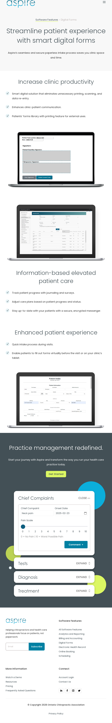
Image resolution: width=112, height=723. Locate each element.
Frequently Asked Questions (21, 690)
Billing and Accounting (70, 638)
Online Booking (67, 651)
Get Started (56, 474)
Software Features (47, 19)
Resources (11, 681)
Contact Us (65, 681)
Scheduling (64, 656)
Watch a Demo (14, 677)
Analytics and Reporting (71, 634)
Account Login (66, 677)
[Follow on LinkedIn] (61, 690)
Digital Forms (66, 642)
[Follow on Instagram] (73, 690)
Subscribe (36, 646)
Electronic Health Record (72, 647)
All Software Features (70, 629)
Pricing (9, 686)
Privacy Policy (56, 713)
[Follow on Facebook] (67, 690)
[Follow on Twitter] (79, 690)
